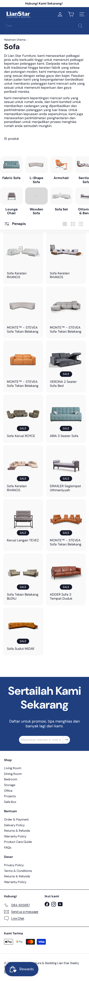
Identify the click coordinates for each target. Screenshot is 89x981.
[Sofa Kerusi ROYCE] (23, 418)
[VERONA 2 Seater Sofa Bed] (66, 366)
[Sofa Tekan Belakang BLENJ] (23, 579)
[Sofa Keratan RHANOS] (23, 258)
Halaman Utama (15, 39)
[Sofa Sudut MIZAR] (23, 632)
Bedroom (10, 779)
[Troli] (71, 14)
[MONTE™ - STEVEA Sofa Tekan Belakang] (23, 312)
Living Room (12, 768)
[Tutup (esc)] (83, 867)
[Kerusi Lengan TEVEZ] (23, 523)
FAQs (7, 847)
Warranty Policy (15, 836)
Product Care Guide (18, 842)
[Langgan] (69, 965)
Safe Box (10, 802)
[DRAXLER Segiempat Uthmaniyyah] (66, 471)
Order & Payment (16, 819)
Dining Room (13, 774)
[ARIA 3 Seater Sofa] (66, 418)
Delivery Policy (14, 825)
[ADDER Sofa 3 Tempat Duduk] (66, 579)
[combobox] (44, 26)
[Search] (80, 26)
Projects (10, 796)
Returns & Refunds (17, 831)
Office (8, 791)
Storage (9, 785)
